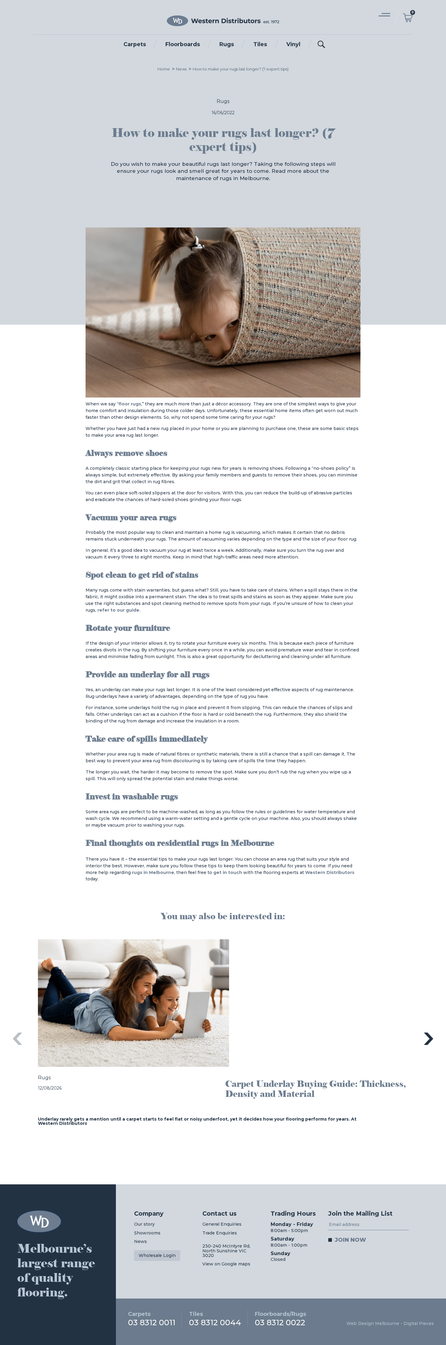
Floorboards (182, 44)
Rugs (226, 44)
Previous (17, 1039)
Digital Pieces (419, 1323)
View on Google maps (226, 1264)
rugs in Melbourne (153, 872)
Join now (350, 1239)
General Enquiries (222, 1224)
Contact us (219, 1213)
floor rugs (130, 404)
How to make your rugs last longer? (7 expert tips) (241, 69)
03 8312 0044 (215, 1318)
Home (163, 69)
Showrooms (147, 1233)
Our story (144, 1224)
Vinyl (293, 44)
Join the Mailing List (360, 1213)
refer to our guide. (118, 610)
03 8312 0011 (151, 1318)
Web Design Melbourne (372, 1323)
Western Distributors (329, 872)
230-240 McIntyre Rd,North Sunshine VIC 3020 (226, 1250)
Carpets (134, 44)
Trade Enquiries (219, 1233)
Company (149, 1213)
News (181, 69)
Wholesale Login (157, 1255)
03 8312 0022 (280, 1318)
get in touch (227, 872)
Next (428, 1039)
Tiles (260, 44)
